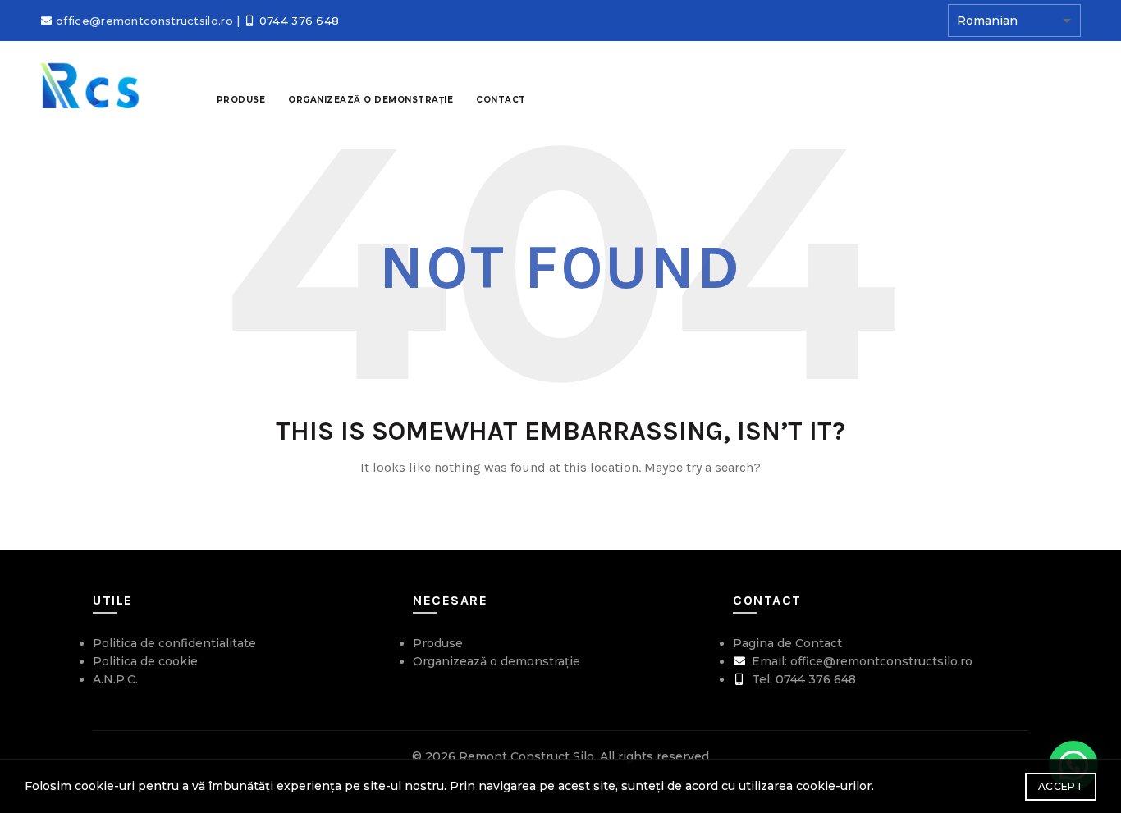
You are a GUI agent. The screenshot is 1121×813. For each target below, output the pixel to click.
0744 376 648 (299, 20)
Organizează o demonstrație (496, 661)
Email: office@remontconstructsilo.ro (860, 661)
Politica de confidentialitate (174, 643)
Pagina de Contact (787, 643)
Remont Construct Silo (526, 756)
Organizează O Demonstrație (370, 99)
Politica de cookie (145, 661)
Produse (241, 99)
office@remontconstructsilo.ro (144, 20)
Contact (501, 99)
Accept (1060, 786)
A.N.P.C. (115, 679)
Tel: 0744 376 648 (802, 679)
